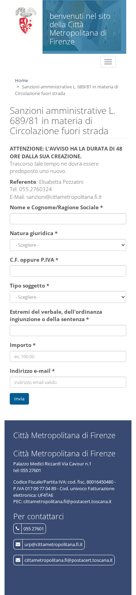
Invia (19, 399)
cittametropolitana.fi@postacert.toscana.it (68, 560)
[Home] (26, 19)
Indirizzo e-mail (32, 370)
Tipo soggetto (29, 285)
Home (21, 80)
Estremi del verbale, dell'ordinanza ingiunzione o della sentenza (56, 315)
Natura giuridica (34, 233)
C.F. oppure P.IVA (34, 259)
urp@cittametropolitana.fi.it (53, 544)
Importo (23, 344)
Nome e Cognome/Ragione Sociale (56, 207)
